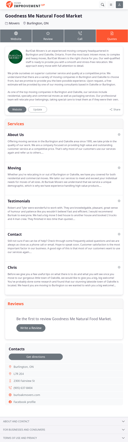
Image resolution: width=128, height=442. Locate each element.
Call (80, 39)
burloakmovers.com (27, 395)
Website (16, 39)
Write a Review (31, 328)
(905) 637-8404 (23, 388)
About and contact (16, 421)
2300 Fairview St (24, 381)
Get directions (35, 357)
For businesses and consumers (24, 429)
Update (37, 109)
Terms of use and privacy (20, 438)
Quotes (112, 39)
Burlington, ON (38, 23)
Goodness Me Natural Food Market (43, 16)
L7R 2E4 (19, 374)
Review (48, 39)
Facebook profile (25, 402)
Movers (14, 23)
